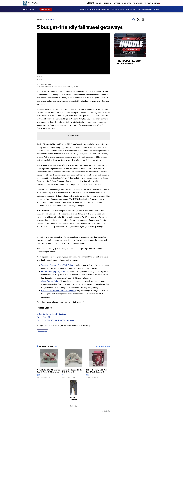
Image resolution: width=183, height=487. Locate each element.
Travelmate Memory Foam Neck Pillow (57, 265)
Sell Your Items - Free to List (63, 347)
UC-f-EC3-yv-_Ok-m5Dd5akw (34, 9)
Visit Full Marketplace (103, 346)
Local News (84, 9)
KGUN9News (24, 9)
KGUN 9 (40, 20)
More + (156, 9)
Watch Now (153, 3)
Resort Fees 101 (43, 317)
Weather (118, 3)
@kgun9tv (37, 9)
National (107, 3)
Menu (89, 3)
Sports (128, 3)
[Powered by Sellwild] (107, 411)
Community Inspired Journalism (100, 9)
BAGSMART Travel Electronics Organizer (58, 290)
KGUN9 (30, 9)
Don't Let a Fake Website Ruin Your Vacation (55, 320)
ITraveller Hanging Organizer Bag (55, 271)
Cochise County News (144, 9)
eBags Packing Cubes (50, 281)
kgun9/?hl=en (27, 9)
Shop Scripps (139, 3)
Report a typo (42, 331)
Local (99, 3)
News (51, 20)
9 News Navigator (118, 9)
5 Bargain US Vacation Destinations (51, 313)
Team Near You (131, 9)
